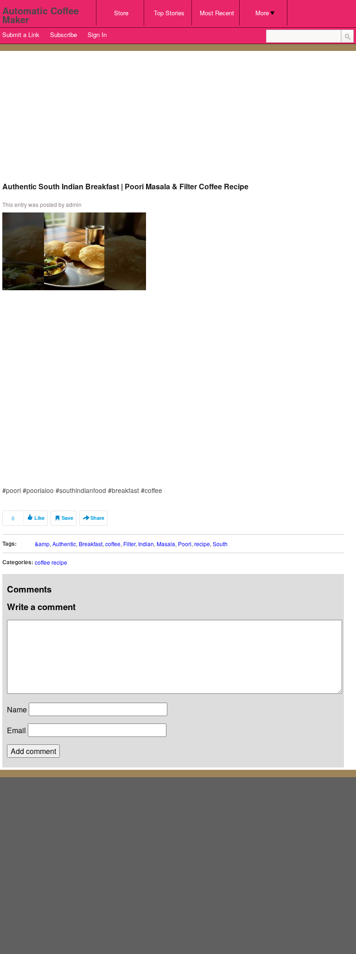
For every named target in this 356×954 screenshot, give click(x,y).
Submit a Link (20, 34)
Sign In (97, 34)
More (262, 12)
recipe (202, 544)
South (220, 544)
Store (121, 12)
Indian (146, 544)
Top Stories (169, 12)
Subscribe (63, 34)
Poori (184, 544)
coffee (113, 544)
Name (17, 709)
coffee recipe (51, 562)
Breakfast (90, 544)
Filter (129, 544)
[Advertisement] (173, 118)
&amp (42, 544)
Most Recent (217, 12)
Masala (166, 544)
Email (16, 730)
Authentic (64, 544)
